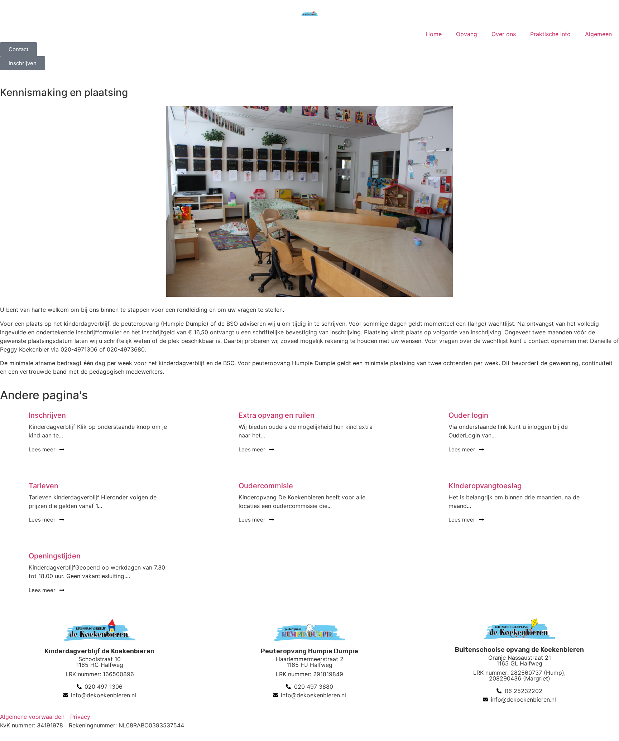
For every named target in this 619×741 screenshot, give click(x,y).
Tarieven (43, 485)
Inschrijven (47, 415)
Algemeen (598, 34)
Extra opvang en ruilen (277, 415)
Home (434, 34)
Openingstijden (55, 556)
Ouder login (468, 415)
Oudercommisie (266, 485)
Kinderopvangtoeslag (485, 485)
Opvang (466, 34)
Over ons (503, 34)
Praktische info (550, 34)
